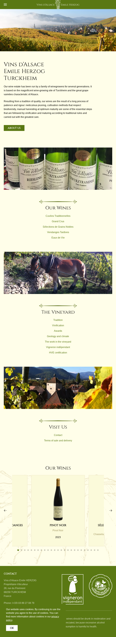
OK (12, 628)
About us (14, 128)
